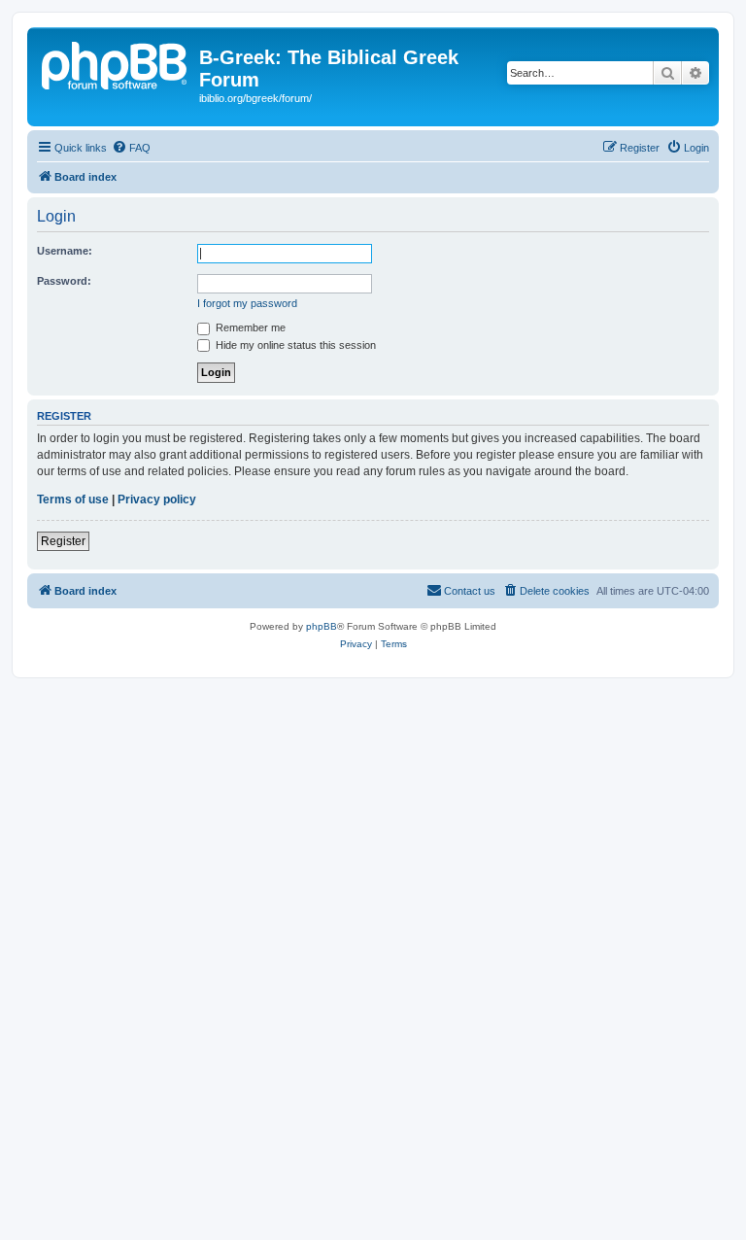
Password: (64, 281)
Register (63, 541)
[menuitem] (131, 147)
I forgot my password (247, 303)
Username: (64, 251)
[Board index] (115, 63)
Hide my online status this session (294, 345)
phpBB (321, 626)
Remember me (249, 327)
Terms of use (73, 499)
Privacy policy (157, 499)
